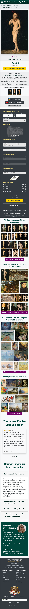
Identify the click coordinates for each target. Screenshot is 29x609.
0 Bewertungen (17, 105)
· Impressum (4, 574)
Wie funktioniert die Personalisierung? (14, 474)
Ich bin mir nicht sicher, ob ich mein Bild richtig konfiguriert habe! (13, 515)
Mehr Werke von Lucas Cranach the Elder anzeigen (14, 312)
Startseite (3, 5)
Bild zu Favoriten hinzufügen (15, 102)
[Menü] (1, 1)
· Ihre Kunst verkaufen (20, 574)
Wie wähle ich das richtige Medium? (14, 509)
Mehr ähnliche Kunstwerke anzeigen (14, 259)
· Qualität (17, 575)
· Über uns (4, 582)
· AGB (3, 575)
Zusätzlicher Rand (6, 118)
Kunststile (9, 5)
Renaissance (15, 5)
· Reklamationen (5, 581)
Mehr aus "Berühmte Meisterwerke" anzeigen (14, 372)
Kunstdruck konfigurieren (16, 69)
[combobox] (14, 120)
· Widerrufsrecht (5, 579)
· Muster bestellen (19, 582)
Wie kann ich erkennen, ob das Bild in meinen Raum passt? (14, 503)
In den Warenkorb (15, 200)
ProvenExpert (11, 450)
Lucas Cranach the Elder (8, 7)
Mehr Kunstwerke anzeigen (14, 413)
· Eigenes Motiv (19, 572)
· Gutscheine (18, 581)
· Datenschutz (5, 577)
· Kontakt (4, 572)
